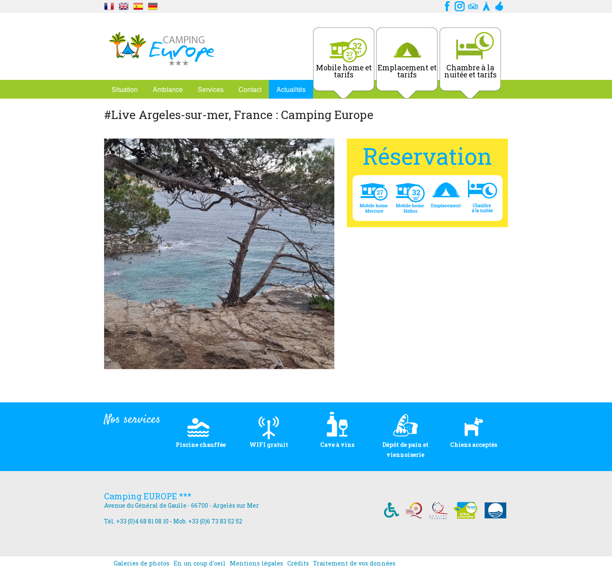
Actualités (291, 89)
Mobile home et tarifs (344, 71)
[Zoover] (500, 5)
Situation (125, 89)
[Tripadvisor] (473, 5)
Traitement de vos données (354, 563)
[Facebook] (446, 5)
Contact (250, 89)
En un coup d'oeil (200, 563)
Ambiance (168, 89)
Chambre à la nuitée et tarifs (470, 71)
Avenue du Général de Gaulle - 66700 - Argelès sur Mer (181, 505)
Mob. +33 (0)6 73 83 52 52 (207, 521)
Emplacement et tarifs (407, 71)
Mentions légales (256, 563)
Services (211, 89)
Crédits (298, 563)
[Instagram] (460, 5)
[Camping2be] (486, 5)
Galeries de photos (141, 563)
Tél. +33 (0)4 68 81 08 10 (136, 521)
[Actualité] (109, 5)
